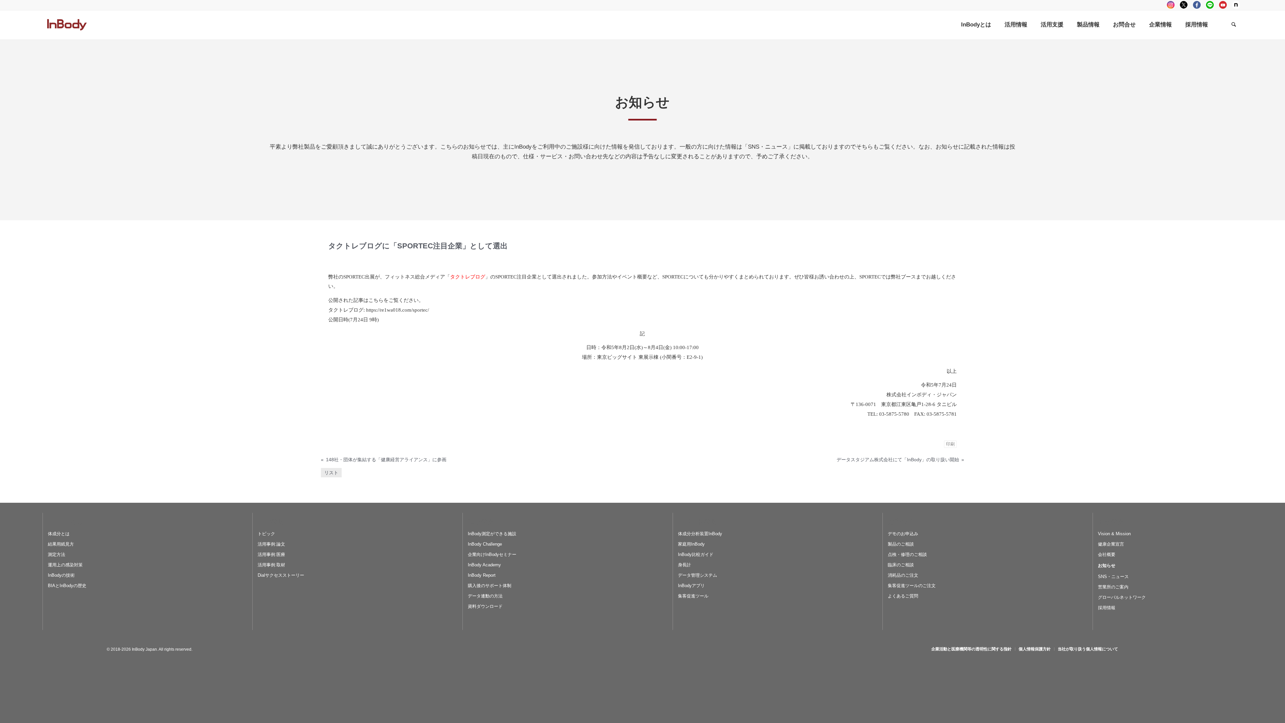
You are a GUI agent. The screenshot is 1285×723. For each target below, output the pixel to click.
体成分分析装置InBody (700, 533)
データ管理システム (697, 575)
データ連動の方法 (485, 595)
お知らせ (1106, 565)
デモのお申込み (903, 533)
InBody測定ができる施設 (492, 533)
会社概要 (1106, 554)
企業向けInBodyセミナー (492, 554)
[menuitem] (976, 24)
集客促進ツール (693, 595)
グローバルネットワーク (1122, 597)
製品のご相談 (901, 544)
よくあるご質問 (903, 595)
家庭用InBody (691, 544)
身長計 (684, 564)
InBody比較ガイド (695, 554)
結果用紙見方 (61, 544)
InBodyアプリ (691, 585)
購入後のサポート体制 (489, 585)
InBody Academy (484, 564)
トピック (266, 533)
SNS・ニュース (1113, 576)
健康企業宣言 (1111, 544)
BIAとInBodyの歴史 (67, 585)
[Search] (1234, 24)
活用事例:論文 (271, 544)
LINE (1210, 5)
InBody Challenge (485, 544)
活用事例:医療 (271, 554)
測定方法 (56, 554)
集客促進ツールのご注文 (912, 585)
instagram (1171, 5)
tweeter (1184, 5)
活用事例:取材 (271, 564)
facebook (1197, 5)
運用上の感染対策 (65, 564)
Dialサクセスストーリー (281, 575)
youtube (1223, 5)
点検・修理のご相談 (907, 554)
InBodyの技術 (61, 575)
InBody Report (482, 575)
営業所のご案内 (1113, 586)
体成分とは (59, 533)
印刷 (950, 444)
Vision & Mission (1114, 533)
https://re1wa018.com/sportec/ (397, 310)
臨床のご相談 (901, 564)
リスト (331, 472)
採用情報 (1106, 607)
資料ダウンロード (485, 606)
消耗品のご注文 (903, 575)
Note (1236, 5)
